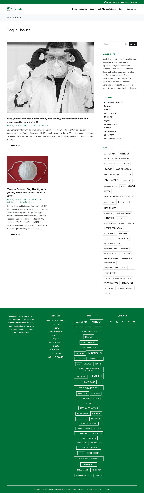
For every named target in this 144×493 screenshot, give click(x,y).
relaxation (125, 253)
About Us (83, 9)
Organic (107, 121)
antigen (124, 153)
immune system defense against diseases (117, 213)
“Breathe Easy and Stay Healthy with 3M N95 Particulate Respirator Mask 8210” (26, 193)
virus (107, 293)
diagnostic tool (110, 186)
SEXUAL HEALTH (110, 131)
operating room (110, 248)
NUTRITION (108, 117)
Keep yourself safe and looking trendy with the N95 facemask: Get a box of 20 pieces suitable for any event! (48, 120)
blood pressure (123, 169)
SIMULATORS (109, 135)
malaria (131, 223)
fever (107, 191)
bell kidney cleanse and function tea (116, 159)
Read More (15, 146)
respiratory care (111, 258)
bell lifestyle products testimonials (116, 163)
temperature (109, 263)
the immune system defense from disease (117, 278)
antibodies (110, 154)
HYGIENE (10, 126)
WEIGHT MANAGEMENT (112, 139)
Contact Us (131, 9)
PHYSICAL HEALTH (35, 200)
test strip (110, 273)
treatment (127, 283)
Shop (92, 9)
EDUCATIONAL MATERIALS (113, 102)
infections (122, 218)
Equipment (108, 106)
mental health (109, 239)
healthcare (110, 208)
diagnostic (126, 180)
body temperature (111, 174)
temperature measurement (115, 268)
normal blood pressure (112, 243)
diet (122, 186)
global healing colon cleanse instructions (118, 196)
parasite (124, 248)
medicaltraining (109, 234)
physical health (110, 253)
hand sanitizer (109, 203)
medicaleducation (113, 228)
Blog (121, 9)
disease (131, 186)
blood (108, 168)
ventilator (108, 288)
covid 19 (127, 174)
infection (109, 218)
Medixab (123, 233)
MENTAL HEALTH (21, 126)
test (132, 268)
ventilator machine (125, 288)
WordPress (106, 489)
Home (74, 9)
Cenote (79, 489)
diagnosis (111, 180)
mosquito (123, 239)
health (124, 202)
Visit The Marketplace (107, 9)
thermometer (111, 283)
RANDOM (10, 202)
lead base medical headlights (114, 223)
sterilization (127, 258)
